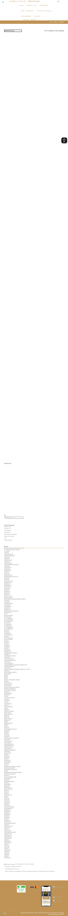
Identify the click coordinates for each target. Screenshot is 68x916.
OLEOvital (7, 742)
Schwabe (7, 805)
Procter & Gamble (9, 774)
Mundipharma (8, 723)
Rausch (6, 780)
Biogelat (7, 590)
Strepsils (7, 820)
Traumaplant (8, 836)
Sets (5, 538)
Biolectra (7, 591)
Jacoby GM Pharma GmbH (12, 687)
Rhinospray (7, 787)
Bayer (6, 579)
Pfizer (6, 765)
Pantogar (7, 757)
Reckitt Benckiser (9, 781)
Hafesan (6, 670)
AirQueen (7, 557)
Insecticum (7, 685)
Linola (6, 705)
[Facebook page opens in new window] (61, 1)
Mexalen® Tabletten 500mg (49, 171)
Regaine (6, 782)
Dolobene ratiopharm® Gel (17, 117)
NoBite (6, 732)
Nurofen (7, 736)
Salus (6, 796)
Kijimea (6, 691)
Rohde (6, 793)
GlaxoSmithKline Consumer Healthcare (15, 664)
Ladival (6, 699)
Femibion (7, 646)
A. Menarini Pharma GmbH (12, 549)
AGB (35, 912)
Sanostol (7, 800)
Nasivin (6, 727)
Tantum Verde (8, 826)
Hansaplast (7, 673)
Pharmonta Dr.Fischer (10, 769)
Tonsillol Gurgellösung (15, 441)
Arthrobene (7, 570)
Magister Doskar (9, 711)
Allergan (7, 558)
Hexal (6, 681)
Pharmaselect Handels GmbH (12, 766)
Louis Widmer (8, 706)
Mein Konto (26, 19)
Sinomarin (7, 811)
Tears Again (7, 830)
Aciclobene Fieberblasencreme (13, 64)
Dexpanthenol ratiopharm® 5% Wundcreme (49, 64)
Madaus (6, 709)
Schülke (6, 803)
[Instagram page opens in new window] (64, 1)
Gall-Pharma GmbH (10, 655)
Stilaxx (6, 818)
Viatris (6, 844)
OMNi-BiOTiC (9, 745)
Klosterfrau (8, 693)
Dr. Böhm (7, 617)
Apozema (7, 569)
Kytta (6, 696)
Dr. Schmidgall (8, 627)
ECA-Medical (8, 634)
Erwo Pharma (8, 637)
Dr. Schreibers (8, 628)
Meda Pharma (8, 714)
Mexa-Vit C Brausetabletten (49, 117)
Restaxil (6, 785)
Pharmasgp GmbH (9, 768)
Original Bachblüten (10, 750)
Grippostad (7, 667)
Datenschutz (30, 912)
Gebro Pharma (8, 658)
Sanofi (6, 799)
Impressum (23, 912)
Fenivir (6, 648)
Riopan (6, 790)
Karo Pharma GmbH (10, 690)
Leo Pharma (8, 703)
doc (5, 614)
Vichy (6, 847)
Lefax (6, 702)
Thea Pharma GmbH (10, 832)
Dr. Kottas (7, 624)
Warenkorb (33, 19)
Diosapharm (8, 612)
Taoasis (7, 827)
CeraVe (7, 602)
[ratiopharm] (19, 80)
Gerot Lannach (8, 663)
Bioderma (7, 588)
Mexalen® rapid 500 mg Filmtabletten (16, 172)
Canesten (7, 600)
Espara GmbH (8, 639)
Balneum (7, 578)
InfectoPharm (8, 684)
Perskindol (7, 762)
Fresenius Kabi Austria (10, 652)
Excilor (6, 643)
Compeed (7, 605)
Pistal (6, 771)
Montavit (7, 720)
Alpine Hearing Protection (11, 564)
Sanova (7, 802)
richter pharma (8, 788)
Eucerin (6, 642)
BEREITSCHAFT (34, 1)
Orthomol (7, 751)
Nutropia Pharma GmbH (11, 738)
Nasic (6, 726)
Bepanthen (7, 582)
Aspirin (6, 572)
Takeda (6, 824)
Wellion (6, 854)
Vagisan (6, 839)
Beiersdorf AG (8, 581)
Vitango (6, 848)
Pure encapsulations (10, 777)
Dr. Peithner (7, 625)
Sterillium (7, 817)
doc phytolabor (8, 615)
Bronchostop (8, 597)
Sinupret (7, 812)
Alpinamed (8, 563)
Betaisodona (8, 585)
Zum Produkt (9, 82)
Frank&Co (7, 651)
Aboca (6, 552)
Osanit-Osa (7, 753)
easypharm (7, 633)
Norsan (6, 733)
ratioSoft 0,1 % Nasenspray (17, 387)
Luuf (6, 708)
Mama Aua (7, 712)
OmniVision (8, 748)
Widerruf (61, 912)
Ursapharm (8, 838)
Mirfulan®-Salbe (13, 279)
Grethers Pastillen (9, 666)
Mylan (6, 724)
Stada (6, 815)
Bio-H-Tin (7, 587)
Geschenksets (7, 530)
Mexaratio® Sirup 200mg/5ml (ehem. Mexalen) (50, 226)
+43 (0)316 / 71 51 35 (17, 1)
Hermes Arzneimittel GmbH (12, 679)
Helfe (6, 678)
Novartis (7, 735)
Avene (6, 573)
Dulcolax (7, 631)
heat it (6, 675)
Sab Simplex (8, 794)
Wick (6, 856)
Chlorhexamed (8, 603)
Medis (6, 717)
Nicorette (7, 730)
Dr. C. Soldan (8, 618)
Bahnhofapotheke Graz (11, 576)
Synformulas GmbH (10, 823)
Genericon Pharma (10, 660)
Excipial (6, 645)
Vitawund (7, 850)
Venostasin (7, 841)
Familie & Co (7, 528)
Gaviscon (7, 657)
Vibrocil (6, 845)
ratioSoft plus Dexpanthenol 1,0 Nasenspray (49, 388)
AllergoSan (8, 560)
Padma (6, 754)
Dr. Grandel (8, 621)
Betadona (7, 584)
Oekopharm (8, 741)
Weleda (6, 853)
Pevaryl (6, 763)
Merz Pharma (8, 718)
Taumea (6, 829)
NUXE (7, 739)
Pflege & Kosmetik (9, 536)
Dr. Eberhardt (8, 619)
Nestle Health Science (10, 729)
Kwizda (7, 694)
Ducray (6, 630)
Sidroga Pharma (9, 806)
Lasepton (7, 700)
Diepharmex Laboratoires (11, 611)
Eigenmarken (7, 526)
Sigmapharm (8, 808)
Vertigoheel (7, 842)
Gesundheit (7, 532)
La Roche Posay (9, 697)
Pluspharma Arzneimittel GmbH (13, 772)
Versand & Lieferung (43, 912)
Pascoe (6, 759)
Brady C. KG (8, 596)
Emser (6, 636)
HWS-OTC (7, 682)
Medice (6, 715)
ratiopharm (13, 80)
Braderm (7, 594)
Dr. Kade (7, 622)
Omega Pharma (8, 744)
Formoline (7, 649)
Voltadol (7, 851)
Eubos (6, 640)
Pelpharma (7, 760)
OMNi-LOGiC (8, 747)
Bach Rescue (8, 575)
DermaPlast (7, 606)
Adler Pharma (8, 554)
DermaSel (7, 608)
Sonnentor (7, 814)
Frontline (7, 654)
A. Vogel (7, 551)
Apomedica (7, 567)
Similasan (7, 809)
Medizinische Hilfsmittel (10, 534)
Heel (6, 676)
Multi (6, 721)
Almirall (6, 561)
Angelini (7, 566)
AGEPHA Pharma (9, 555)
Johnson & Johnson (9, 688)
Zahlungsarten (54, 912)
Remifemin (7, 784)
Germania (7, 661)
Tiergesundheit (8, 540)
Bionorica (7, 593)
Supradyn (7, 821)
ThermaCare (8, 833)
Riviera (6, 791)
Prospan (6, 775)
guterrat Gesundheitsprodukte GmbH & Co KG (17, 669)
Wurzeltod (7, 857)
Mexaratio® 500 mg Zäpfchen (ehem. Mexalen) (18, 226)
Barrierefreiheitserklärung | (56, 914)
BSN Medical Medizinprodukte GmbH (15, 599)
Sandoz (6, 797)
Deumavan (7, 609)
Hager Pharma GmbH (10, 672)
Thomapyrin (8, 835)
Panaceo (7, 756)
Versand (11, 73)
